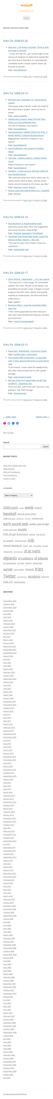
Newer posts (43, 416)
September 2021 (9, 679)
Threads (10, 432)
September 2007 (9, 993)
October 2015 (8, 773)
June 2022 (7, 662)
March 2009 (8, 935)
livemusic (18, 187)
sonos (16, 116)
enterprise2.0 (20, 377)
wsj (26, 249)
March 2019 (8, 724)
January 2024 (8, 627)
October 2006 (8, 1029)
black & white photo (26, 514)
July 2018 (6, 740)
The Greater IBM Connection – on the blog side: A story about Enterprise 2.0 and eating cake (28, 360)
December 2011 (9, 847)
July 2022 (6, 659)
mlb (31, 540)
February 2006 (9, 1055)
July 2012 (6, 844)
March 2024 (8, 620)
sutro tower (19, 569)
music (25, 187)
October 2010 (8, 880)
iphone (17, 193)
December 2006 (9, 1022)
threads (29, 569)
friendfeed (37, 233)
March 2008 (8, 974)
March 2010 (8, 896)
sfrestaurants (20, 393)
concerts (28, 519)
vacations (34, 576)
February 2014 (9, 812)
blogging (17, 233)
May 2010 (7, 889)
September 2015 (9, 776)
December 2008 (9, 945)
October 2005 (8, 1068)
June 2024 (7, 614)
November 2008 (9, 948)
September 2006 (9, 1032)
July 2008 (6, 961)
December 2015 (9, 769)
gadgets (23, 116)
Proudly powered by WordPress (15, 1094)
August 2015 (8, 779)
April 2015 (7, 789)
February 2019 (9, 727)
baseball (9, 513)
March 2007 (8, 1013)
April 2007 (7, 1009)
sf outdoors (25, 558)
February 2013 (9, 831)
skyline (28, 563)
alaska (21, 508)
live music (40, 534)
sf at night (32, 551)
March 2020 (8, 695)
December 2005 (9, 1061)
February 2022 (9, 672)
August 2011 (8, 860)
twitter (17, 302)
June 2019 (7, 717)
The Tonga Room (10, 475)
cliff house (20, 519)
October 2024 (8, 604)
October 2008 (8, 951)
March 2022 (8, 669)
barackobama (20, 70)
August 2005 (8, 1074)
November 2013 (9, 821)
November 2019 (9, 705)
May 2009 (7, 928)
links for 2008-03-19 (15, 93)
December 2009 (9, 906)
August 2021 (8, 682)
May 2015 (7, 786)
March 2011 (8, 867)
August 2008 (8, 958)
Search (6, 442)
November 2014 (9, 802)
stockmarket (19, 249)
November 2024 (9, 601)
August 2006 (8, 1035)
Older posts (9, 416)
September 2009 (9, 915)
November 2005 (9, 1065)
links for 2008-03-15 (15, 344)
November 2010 (9, 876)
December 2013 (9, 818)
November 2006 (9, 1026)
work (28, 377)
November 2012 (9, 834)
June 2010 (7, 886)
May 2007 (7, 1006)
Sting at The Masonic (11, 472)
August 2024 (8, 610)
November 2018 (9, 737)
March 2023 (8, 640)
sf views (20, 563)
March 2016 (8, 766)
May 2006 (7, 1045)
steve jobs (37, 563)
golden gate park (10, 530)
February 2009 (9, 938)
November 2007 (9, 987)
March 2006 (8, 1052)
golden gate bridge (39, 524)
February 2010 (9, 899)
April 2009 (7, 932)
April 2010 (7, 893)
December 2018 (9, 734)
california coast (9, 518)
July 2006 (6, 1039)
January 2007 (8, 1019)
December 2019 (9, 701)
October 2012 (8, 838)
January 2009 (8, 941)
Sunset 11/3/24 (9, 478)
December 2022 (9, 646)
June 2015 (7, 782)
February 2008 (9, 977)
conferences (37, 518)
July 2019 (6, 714)
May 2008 (7, 967)
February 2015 (9, 795)
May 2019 (7, 721)
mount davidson (12, 545)
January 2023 (8, 643)
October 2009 (8, 912)
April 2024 (7, 617)
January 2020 (8, 698)
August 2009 (8, 919)
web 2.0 (8, 582)
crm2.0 (17, 321)
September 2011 (9, 857)
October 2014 (8, 805)
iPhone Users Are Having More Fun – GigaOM (28, 190)
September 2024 (9, 607)
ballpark (38, 507)
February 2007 (9, 1016)
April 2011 (7, 863)
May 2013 (7, 828)
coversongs (31, 354)
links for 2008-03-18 (15, 217)
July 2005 (6, 1078)
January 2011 (8, 870)
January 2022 (8, 675)
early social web (15, 523)
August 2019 (8, 711)
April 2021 (7, 688)
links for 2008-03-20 (15, 41)
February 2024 (9, 623)
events (32, 187)
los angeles (8, 540)
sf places (41, 558)
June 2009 (7, 925)
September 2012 (9, 841)
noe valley (37, 546)
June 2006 (7, 1042)
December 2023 (9, 630)
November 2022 (9, 649)
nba (30, 546)
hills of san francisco (15, 534)
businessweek (26, 321)
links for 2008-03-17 (15, 273)
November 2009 (9, 909)
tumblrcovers (20, 354)
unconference (22, 577)
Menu (26, 18)
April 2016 (7, 763)
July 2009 (6, 922)
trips (39, 568)
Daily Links (27, 76)
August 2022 (8, 656)
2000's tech (10, 507)
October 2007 (8, 990)
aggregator (27, 233)
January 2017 (8, 753)
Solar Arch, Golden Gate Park (14, 465)
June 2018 (7, 743)
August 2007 (8, 996)
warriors (45, 576)
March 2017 (8, 750)
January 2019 (8, 730)
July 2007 (6, 1000)
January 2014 (8, 815)
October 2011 (8, 854)
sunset (8, 569)
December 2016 (9, 756)
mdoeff (26, 5)
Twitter (9, 576)
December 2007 (9, 983)
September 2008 (9, 954)
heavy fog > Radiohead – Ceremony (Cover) (27, 351)
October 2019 (8, 708)
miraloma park (20, 541)
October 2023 (8, 633)
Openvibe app (9, 469)
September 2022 (9, 653)
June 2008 (7, 964)
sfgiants (10, 557)
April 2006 (7, 1048)
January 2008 (8, 980)
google (22, 529)
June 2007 (7, 1003)
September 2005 (9, 1071)
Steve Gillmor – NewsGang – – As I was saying (28, 279)
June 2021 (7, 685)
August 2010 (8, 883)
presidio (45, 546)
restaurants (8, 552)
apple (29, 507)
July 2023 (6, 636)
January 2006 (8, 1058)
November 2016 (9, 760)
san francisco (18, 552)
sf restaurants (9, 563)
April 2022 (7, 666)
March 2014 (8, 808)
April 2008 (7, 971)
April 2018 (7, 747)
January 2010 (8, 902)
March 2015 (8, 792)
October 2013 (8, 825)
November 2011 (9, 850)
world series (19, 582)
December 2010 (9, 873)
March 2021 (8, 692)
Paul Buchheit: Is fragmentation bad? (25, 223)
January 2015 (8, 799)
